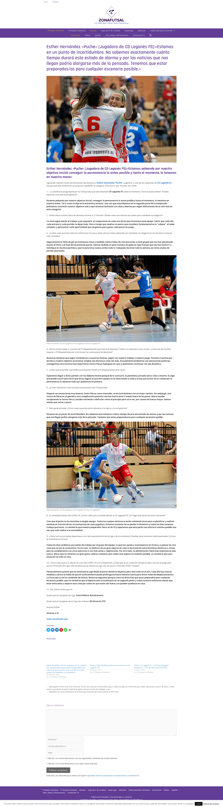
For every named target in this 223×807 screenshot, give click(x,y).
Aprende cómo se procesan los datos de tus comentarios (113, 775)
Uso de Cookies (116, 797)
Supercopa (129, 30)
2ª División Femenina (77, 30)
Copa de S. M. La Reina (110, 30)
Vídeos (87, 35)
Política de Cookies (211, 803)
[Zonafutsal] (111, 15)
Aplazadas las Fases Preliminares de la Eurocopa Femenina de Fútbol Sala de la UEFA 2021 (84, 692)
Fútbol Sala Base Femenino (161, 30)
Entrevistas (75, 35)
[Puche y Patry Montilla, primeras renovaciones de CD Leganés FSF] (110, 652)
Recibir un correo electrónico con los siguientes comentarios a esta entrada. (83, 758)
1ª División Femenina (56, 30)
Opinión (98, 35)
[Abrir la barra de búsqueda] (150, 35)
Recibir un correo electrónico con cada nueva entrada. (73, 763)
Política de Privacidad (99, 797)
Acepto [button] (198, 804)
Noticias (93, 30)
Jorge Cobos (113, 799)
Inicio (46, 2)
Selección (142, 30)
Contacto (55, 2)
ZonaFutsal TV (139, 35)
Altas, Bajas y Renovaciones (116, 35)
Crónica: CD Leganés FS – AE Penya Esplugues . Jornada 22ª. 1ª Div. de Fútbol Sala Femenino (152, 666)
